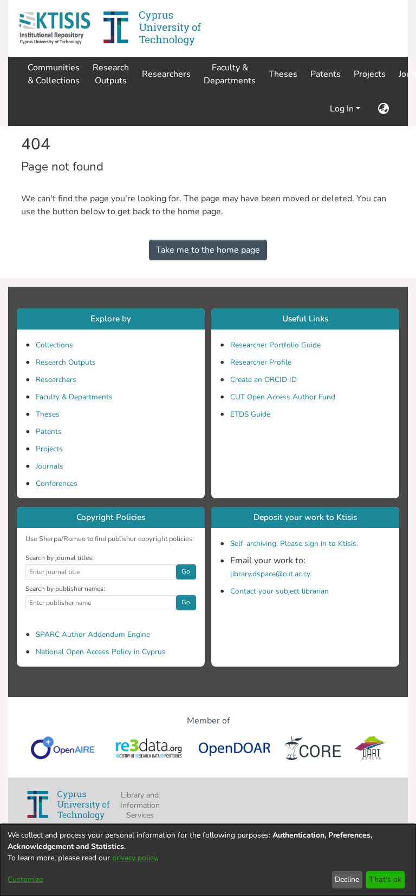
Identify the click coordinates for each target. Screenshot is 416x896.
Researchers (56, 379)
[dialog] (208, 860)
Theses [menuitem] (283, 74)
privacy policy (134, 858)
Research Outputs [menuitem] (111, 74)
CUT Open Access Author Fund (282, 397)
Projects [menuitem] (370, 74)
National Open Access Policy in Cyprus (101, 652)
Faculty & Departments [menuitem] (230, 74)
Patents (49, 431)
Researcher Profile (260, 362)
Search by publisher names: (65, 588)
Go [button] (185, 571)
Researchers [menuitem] (166, 74)
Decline (347, 879)
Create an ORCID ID (263, 379)
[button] (55, 28)
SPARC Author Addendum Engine (93, 634)
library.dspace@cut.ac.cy (270, 574)
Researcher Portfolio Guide (275, 345)
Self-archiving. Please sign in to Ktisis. (294, 543)
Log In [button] (343, 109)
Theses (48, 414)
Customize (25, 879)
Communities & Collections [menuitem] (54, 74)
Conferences (56, 483)
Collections (54, 345)
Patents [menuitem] (325, 74)
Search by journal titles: (59, 558)
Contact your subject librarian (279, 591)
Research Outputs (66, 362)
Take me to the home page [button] (208, 250)
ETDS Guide (250, 414)
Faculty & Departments (74, 397)
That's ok (385, 879)
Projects (49, 449)
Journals (49, 466)
